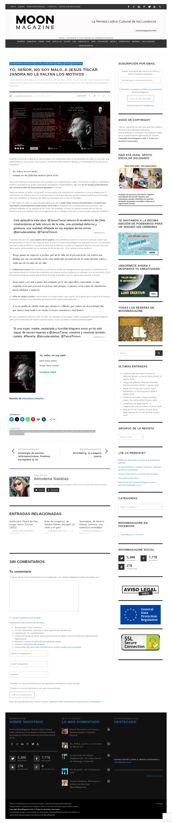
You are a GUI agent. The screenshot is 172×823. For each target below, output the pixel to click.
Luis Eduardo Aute (122, 762)
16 (109, 743)
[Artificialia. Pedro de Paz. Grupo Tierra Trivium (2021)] (24, 544)
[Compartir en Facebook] (90, 95)
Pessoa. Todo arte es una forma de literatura (138, 474)
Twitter (41, 490)
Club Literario (45, 63)
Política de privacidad (152, 89)
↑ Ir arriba (159, 803)
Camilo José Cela (38, 431)
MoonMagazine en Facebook (132, 534)
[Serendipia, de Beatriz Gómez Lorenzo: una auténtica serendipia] (94, 544)
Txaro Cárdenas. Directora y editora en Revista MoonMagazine (85, 784)
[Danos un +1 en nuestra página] (37, 767)
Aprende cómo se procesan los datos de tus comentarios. (75, 701)
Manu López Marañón (23, 531)
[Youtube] (154, 6)
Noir (68, 63)
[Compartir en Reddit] (108, 95)
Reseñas (77, 63)
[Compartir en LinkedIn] (103, 95)
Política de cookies (154, 776)
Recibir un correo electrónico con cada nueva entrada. (36, 688)
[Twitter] (149, 6)
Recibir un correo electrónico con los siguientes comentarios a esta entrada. (46, 683)
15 (109, 781)
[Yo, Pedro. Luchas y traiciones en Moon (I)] (65, 745)
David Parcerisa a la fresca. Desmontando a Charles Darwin (84, 732)
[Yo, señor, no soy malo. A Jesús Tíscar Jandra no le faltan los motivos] (59, 127)
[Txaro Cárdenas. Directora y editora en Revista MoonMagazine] (65, 782)
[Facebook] (128, 6)
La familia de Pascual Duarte (81, 431)
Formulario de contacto (34, 644)
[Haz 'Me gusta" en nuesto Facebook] (144, 558)
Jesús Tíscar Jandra (56, 431)
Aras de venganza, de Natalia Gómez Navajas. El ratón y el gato (59, 524)
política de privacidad (31, 618)
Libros (60, 63)
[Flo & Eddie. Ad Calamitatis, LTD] (65, 771)
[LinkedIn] (138, 6)
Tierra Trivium (17, 434)
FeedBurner (148, 105)
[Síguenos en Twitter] (121, 558)
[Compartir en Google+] (99, 95)
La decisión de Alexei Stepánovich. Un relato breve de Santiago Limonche (85, 758)
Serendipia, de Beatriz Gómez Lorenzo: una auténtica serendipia (91, 524)
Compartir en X (99, 233)
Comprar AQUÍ (48, 372)
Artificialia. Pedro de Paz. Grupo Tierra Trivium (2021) (24, 524)
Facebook (54, 490)
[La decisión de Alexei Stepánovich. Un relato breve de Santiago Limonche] (65, 756)
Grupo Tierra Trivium (49, 365)
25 (109, 729)
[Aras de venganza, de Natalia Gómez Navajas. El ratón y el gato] (59, 544)
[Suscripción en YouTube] (121, 567)
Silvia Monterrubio (92, 531)
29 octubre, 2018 (42, 96)
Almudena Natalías (22, 63)
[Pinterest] (144, 6)
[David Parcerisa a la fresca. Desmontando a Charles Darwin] (65, 730)
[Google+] (133, 6)
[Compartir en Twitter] (94, 95)
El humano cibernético (128, 478)
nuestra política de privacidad (67, 647)
